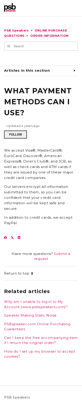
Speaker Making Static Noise (30, 315)
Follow (15, 134)
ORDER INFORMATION (49, 35)
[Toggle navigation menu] (70, 8)
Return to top (16, 273)
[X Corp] (14, 238)
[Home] (10, 10)
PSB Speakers (16, 30)
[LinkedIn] (20, 238)
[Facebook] (7, 238)
